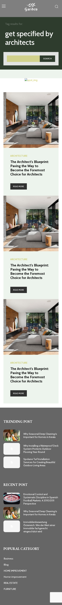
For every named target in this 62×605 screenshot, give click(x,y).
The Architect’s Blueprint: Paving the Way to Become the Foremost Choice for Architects (29, 168)
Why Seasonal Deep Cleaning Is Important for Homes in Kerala (40, 435)
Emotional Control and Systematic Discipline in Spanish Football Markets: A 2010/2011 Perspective (40, 499)
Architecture (18, 156)
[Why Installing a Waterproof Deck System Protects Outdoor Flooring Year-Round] (11, 449)
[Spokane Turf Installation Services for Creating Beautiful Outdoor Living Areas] (11, 462)
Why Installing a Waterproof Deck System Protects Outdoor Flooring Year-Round (40, 449)
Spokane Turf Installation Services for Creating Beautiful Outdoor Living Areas (39, 462)
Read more (18, 186)
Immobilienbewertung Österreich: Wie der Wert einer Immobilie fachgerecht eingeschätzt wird (39, 526)
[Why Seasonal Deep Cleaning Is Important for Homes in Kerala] (11, 435)
